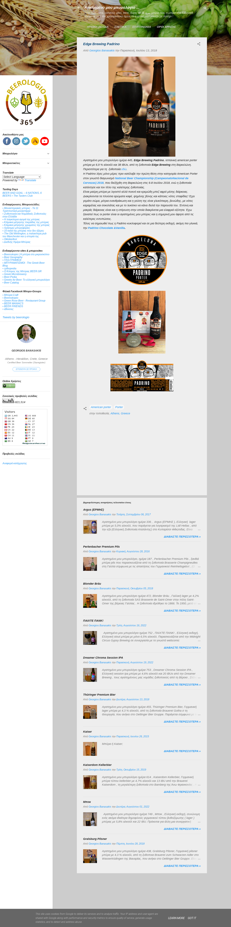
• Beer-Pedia (10, 277)
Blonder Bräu (92, 583)
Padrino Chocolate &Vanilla (106, 228)
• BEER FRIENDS (13, 306)
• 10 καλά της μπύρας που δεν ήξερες (23, 230)
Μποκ (87, 801)
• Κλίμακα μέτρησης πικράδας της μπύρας (26, 222)
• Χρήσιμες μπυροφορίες (16, 228)
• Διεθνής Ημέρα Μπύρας (16, 242)
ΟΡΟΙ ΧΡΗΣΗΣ (166, 26)
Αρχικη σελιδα (98, 26)
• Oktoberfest (10, 239)
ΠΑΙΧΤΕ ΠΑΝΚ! (93, 620)
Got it (192, 918)
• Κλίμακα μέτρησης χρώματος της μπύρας (26, 225)
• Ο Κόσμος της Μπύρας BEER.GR (22, 271)
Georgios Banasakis (26, 350)
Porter (119, 407)
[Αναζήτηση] (205, 8)
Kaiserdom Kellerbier (97, 764)
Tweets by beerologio (16, 317)
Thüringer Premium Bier (99, 694)
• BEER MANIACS (13, 303)
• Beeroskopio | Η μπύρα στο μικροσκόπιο (26, 254)
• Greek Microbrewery (15, 274)
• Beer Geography (12, 257)
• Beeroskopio (10, 297)
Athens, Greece (120, 413)
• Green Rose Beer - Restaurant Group (24, 300)
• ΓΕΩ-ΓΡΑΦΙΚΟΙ (12, 260)
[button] (199, 44)
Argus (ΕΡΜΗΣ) (93, 509)
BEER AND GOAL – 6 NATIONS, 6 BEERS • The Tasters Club (22, 194)
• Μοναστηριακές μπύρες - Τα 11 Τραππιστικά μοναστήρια (20, 209)
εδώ (123, 169)
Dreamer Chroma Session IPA (103, 657)
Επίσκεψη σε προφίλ (26, 369)
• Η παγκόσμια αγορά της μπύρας (21, 219)
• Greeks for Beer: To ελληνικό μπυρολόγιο (26, 279)
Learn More (176, 918)
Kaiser (87, 731)
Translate (30, 180)
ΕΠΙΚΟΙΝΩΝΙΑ (141, 26)
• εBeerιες (8, 309)
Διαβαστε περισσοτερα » (182, 536)
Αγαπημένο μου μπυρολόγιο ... (112, 7)
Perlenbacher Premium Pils (101, 546)
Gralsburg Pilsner (95, 838)
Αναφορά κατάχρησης (15, 463)
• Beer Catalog (11, 282)
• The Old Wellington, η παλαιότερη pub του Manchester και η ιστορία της (25, 235)
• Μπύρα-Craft (10, 295)
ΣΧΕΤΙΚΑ (120, 26)
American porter (101, 407)
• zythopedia (9, 268)
